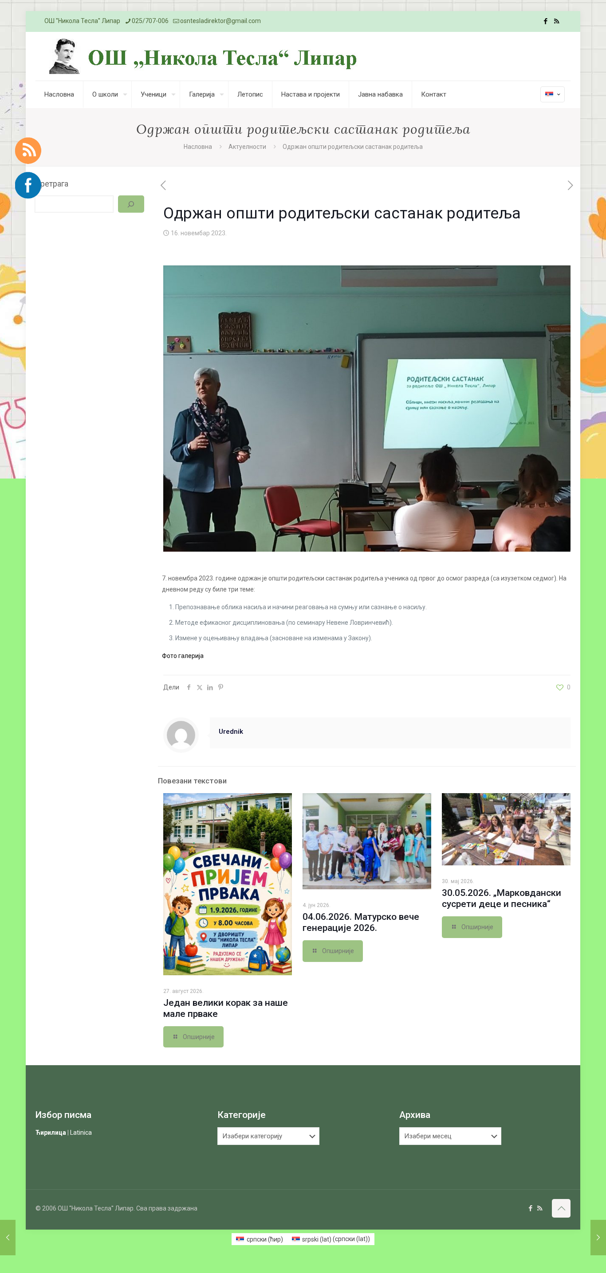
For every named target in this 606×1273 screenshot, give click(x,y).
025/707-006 (150, 20)
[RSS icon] (556, 21)
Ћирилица (50, 1132)
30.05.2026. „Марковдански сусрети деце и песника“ (501, 898)
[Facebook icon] (545, 21)
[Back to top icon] (561, 1208)
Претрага (51, 183)
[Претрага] (131, 204)
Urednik (231, 732)
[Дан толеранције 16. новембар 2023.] (598, 1237)
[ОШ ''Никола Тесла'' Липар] (205, 56)
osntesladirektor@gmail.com (220, 20)
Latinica (81, 1132)
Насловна (198, 146)
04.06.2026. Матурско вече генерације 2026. (361, 922)
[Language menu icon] (552, 94)
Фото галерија (183, 655)
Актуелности (247, 146)
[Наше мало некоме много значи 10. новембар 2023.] (8, 1237)
